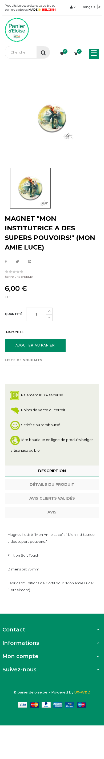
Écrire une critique (19, 277)
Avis (52, 512)
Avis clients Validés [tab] (52, 498)
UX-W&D (82, 692)
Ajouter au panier (35, 345)
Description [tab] (52, 470)
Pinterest (29, 262)
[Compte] (72, 7)
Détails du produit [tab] (52, 484)
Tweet (17, 262)
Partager (6, 262)
